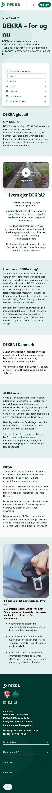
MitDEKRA (44, 5)
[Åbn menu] (33, 4)
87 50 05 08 (23, 717)
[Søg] (26, 4)
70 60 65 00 (22, 714)
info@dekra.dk (11, 721)
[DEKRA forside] (10, 4)
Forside (5, 18)
